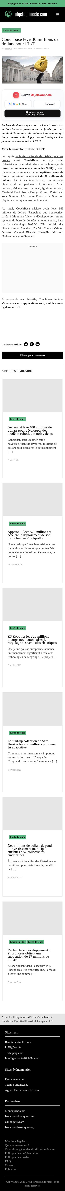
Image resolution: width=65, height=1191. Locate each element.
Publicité (10, 1169)
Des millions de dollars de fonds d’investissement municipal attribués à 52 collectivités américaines (30, 850)
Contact (9, 1165)
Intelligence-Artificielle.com (22, 1058)
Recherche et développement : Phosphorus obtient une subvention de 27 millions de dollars (29, 955)
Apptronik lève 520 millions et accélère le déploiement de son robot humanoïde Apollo (29, 535)
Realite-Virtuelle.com (18, 1042)
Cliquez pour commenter (32, 355)
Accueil (6, 1017)
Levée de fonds (10, 30)
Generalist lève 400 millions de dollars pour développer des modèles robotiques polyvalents (30, 430)
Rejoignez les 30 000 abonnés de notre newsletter (32, 3)
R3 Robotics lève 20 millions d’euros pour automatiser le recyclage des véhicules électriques (32, 639)
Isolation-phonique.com (19, 1116)
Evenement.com (14, 1079)
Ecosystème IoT (18, 942)
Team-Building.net (16, 1084)
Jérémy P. (8, 48)
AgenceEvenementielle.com (22, 1090)
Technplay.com (14, 1053)
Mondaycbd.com (15, 1110)
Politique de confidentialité (21, 1153)
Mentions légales (15, 1141)
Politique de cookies (17, 1157)
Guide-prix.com (14, 1121)
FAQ (8, 1161)
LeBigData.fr (13, 1047)
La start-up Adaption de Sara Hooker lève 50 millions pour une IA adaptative (32, 744)
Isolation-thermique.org (19, 1127)
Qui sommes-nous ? (17, 1145)
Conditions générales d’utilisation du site (29, 1149)
